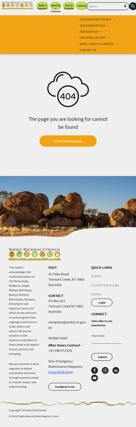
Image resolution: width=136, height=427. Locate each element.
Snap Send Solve (60, 372)
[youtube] (94, 378)
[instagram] (105, 371)
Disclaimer (40, 410)
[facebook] (94, 371)
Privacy (27, 410)
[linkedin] (115, 371)
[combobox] (108, 6)
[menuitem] (97, 19)
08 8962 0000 (57, 338)
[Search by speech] (125, 6)
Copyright (15, 410)
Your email (98, 335)
